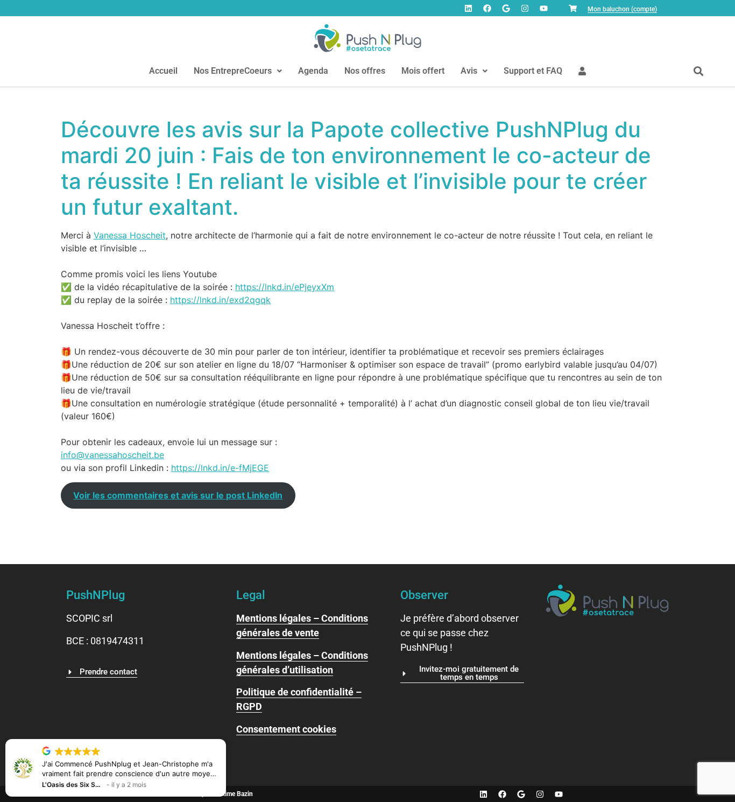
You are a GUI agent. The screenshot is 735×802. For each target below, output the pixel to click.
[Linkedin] (468, 8)
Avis (469, 71)
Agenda (313, 71)
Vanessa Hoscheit (130, 235)
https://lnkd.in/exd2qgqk (220, 299)
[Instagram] (525, 8)
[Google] (506, 8)
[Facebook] (487, 8)
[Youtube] (543, 8)
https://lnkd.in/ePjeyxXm (284, 287)
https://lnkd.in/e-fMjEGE (220, 467)
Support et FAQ (533, 71)
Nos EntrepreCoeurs (233, 71)
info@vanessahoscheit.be (112, 454)
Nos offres (364, 71)
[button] (238, 71)
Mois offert (422, 71)
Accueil (163, 71)
